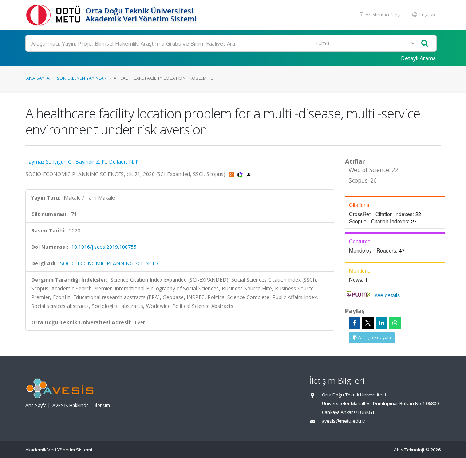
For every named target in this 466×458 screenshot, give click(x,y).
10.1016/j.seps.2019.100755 (104, 246)
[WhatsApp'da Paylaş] (395, 323)
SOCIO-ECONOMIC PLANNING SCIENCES (109, 263)
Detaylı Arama (418, 58)
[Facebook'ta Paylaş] (354, 323)
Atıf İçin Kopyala (374, 337)
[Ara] (424, 43)
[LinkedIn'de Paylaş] (381, 323)
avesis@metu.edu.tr (344, 421)
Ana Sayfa (38, 78)
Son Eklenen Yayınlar (81, 78)
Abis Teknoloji (409, 450)
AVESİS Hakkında (70, 405)
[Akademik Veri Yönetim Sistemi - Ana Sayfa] (54, 15)
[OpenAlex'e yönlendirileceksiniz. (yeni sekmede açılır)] (249, 174)
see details (387, 295)
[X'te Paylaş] (368, 323)
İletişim (102, 405)
